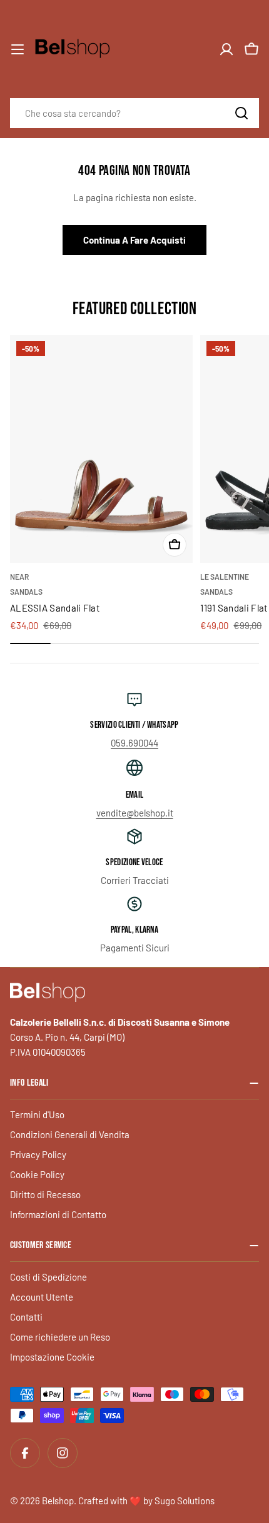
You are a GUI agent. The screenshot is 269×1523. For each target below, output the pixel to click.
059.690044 (134, 742)
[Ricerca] (241, 113)
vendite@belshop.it (134, 812)
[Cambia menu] (17, 49)
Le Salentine (224, 576)
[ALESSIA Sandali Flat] (101, 449)
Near (19, 576)
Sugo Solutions (185, 1500)
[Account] (226, 49)
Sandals (26, 591)
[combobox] (134, 113)
